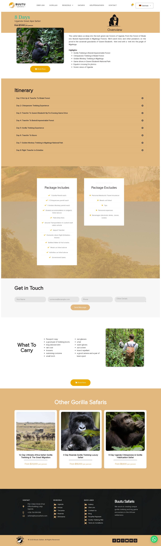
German (145, 5)
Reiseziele (66, 5)
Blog (90, 514)
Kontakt (113, 5)
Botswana (61, 517)
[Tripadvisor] (131, 540)
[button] (40, 69)
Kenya (60, 507)
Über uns (41, 5)
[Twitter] (118, 540)
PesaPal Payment (94, 517)
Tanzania (61, 511)
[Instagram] (123, 540)
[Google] (135, 540)
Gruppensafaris (97, 5)
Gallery (90, 504)
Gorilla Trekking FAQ (95, 520)
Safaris (81, 5)
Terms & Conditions (95, 523)
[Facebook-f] (114, 540)
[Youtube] (127, 540)
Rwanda (61, 514)
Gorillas (53, 5)
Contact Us (92, 511)
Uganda (60, 504)
